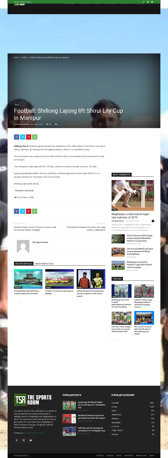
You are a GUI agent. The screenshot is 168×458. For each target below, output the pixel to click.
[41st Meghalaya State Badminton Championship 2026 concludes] (28, 279)
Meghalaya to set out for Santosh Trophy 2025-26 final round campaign (139, 264)
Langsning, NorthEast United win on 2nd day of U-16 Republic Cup (91, 404)
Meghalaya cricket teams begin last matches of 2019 (130, 216)
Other (114, 323)
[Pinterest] (28, 137)
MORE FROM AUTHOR (44, 264)
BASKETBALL (128, 455)
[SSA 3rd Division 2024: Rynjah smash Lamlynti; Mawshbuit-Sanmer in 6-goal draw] (118, 238)
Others (151, 455)
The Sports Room (22, 124)
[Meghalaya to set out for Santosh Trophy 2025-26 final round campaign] (118, 265)
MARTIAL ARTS (141, 455)
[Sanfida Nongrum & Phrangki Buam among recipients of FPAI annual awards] (91, 279)
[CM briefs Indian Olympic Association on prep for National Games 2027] (122, 318)
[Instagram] (148, 2)
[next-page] (19, 301)
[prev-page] (15, 301)
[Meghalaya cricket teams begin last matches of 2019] (133, 195)
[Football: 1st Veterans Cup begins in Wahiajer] (59, 279)
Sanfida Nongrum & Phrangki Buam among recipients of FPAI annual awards (90, 293)
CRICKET (119, 455)
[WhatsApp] (34, 137)
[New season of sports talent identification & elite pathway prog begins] (144, 318)
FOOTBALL (100, 455)
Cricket (114, 210)
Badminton (18, 288)
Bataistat (110, 455)
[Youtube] (152, 2)
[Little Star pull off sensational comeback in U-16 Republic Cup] (69, 431)
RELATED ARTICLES (23, 264)
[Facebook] (143, 2)
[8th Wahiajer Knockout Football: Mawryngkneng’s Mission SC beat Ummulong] (122, 291)
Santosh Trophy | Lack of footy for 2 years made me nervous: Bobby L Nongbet (35, 228)
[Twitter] (22, 137)
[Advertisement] (84, 33)
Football (24, 57)
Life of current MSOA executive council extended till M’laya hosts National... (140, 251)
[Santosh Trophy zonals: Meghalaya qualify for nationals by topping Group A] (144, 291)
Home (16, 57)
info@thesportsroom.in (34, 433)
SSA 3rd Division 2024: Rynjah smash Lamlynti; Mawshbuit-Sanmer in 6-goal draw (139, 238)
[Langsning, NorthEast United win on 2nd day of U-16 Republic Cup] (69, 405)
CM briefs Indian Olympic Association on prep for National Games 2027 (121, 329)
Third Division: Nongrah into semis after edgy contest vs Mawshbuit (86, 228)
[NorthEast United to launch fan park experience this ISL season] (69, 418)
